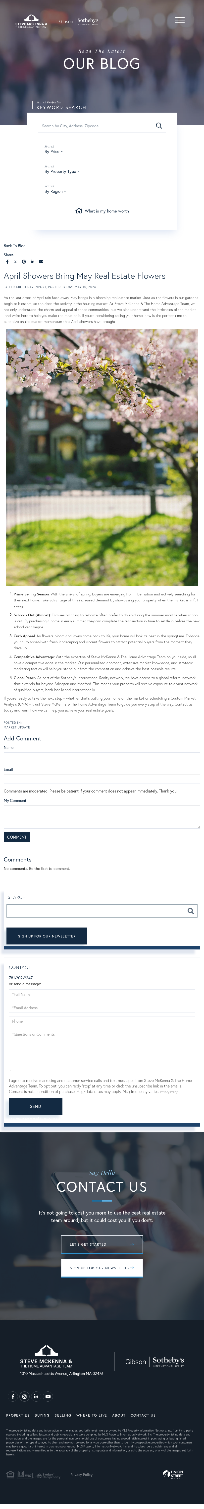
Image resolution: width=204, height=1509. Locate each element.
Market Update (17, 727)
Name (8, 747)
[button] (159, 126)
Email (8, 769)
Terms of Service (116, 848)
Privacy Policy (88, 848)
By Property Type (60, 171)
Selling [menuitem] (63, 1415)
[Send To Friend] (41, 261)
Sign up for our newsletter (47, 936)
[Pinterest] (24, 261)
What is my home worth (107, 211)
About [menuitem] (118, 1415)
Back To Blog (15, 245)
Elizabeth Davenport (27, 287)
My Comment (15, 800)
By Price (52, 151)
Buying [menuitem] (42, 1415)
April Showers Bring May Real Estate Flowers (84, 275)
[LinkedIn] (32, 261)
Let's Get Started (88, 1244)
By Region (54, 191)
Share (8, 254)
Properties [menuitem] (18, 1415)
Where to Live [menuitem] (91, 1415)
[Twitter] (15, 261)
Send (35, 1106)
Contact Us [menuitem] (143, 1415)
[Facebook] (7, 261)
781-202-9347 (21, 977)
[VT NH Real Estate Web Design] (173, 1474)
